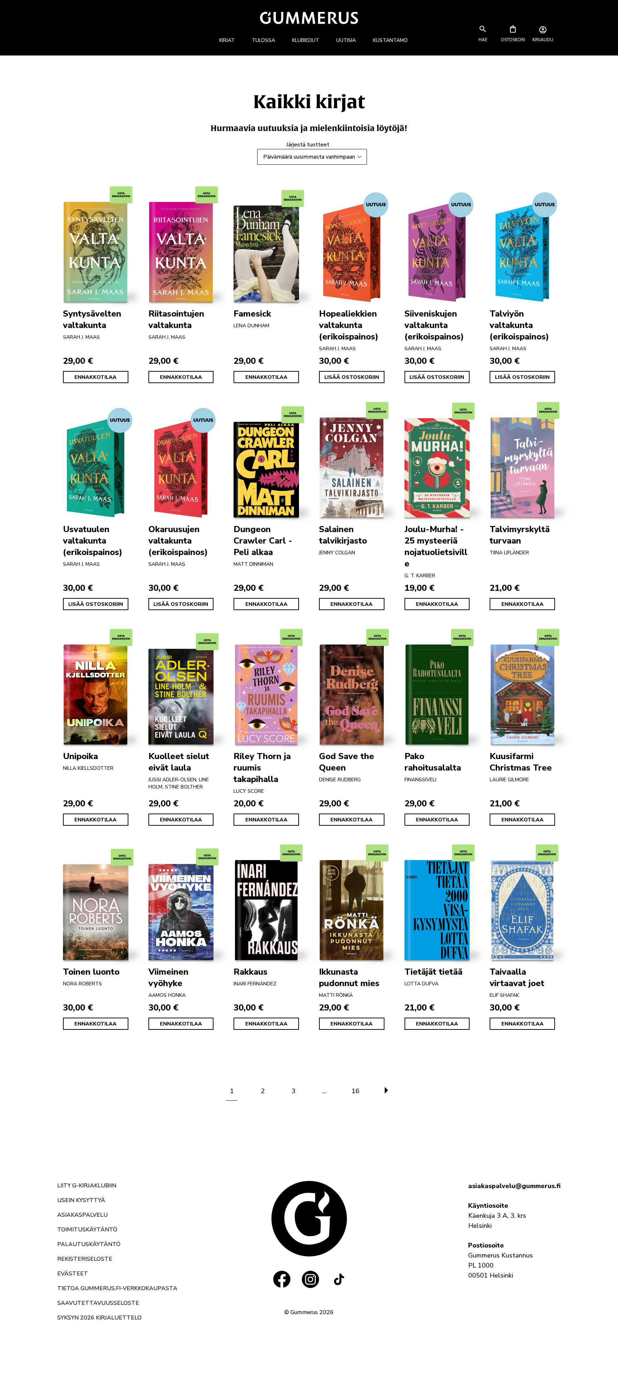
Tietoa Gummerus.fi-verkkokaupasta (117, 1288)
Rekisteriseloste (84, 1259)
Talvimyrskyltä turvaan (520, 534)
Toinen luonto (91, 972)
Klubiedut (305, 40)
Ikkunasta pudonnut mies (349, 977)
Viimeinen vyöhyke (168, 977)
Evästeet (72, 1274)
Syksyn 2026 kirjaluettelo (99, 1318)
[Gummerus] (309, 17)
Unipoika (80, 756)
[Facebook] (281, 1279)
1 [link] (232, 1091)
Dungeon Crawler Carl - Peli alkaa (263, 540)
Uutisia (346, 40)
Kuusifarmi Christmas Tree (521, 762)
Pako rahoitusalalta (432, 762)
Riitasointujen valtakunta (176, 319)
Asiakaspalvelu (82, 1215)
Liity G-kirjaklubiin (86, 1185)
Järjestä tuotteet (307, 145)
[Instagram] (310, 1279)
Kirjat (227, 40)
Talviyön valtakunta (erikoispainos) (519, 325)
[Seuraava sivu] (386, 1091)
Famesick (252, 313)
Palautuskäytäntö (89, 1244)
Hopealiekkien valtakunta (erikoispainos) (348, 325)
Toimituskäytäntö (87, 1230)
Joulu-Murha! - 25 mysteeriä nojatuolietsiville (435, 546)
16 (355, 1091)
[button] (483, 39)
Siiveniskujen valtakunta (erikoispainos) (434, 325)
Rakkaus (251, 972)
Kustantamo (390, 40)
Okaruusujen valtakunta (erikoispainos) (178, 540)
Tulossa (263, 40)
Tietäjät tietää (433, 972)
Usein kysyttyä (81, 1200)
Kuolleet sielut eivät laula (178, 762)
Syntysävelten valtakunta (92, 319)
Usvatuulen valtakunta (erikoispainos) (92, 540)
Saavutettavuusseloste (98, 1303)
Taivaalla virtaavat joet (517, 977)
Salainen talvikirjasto (343, 534)
